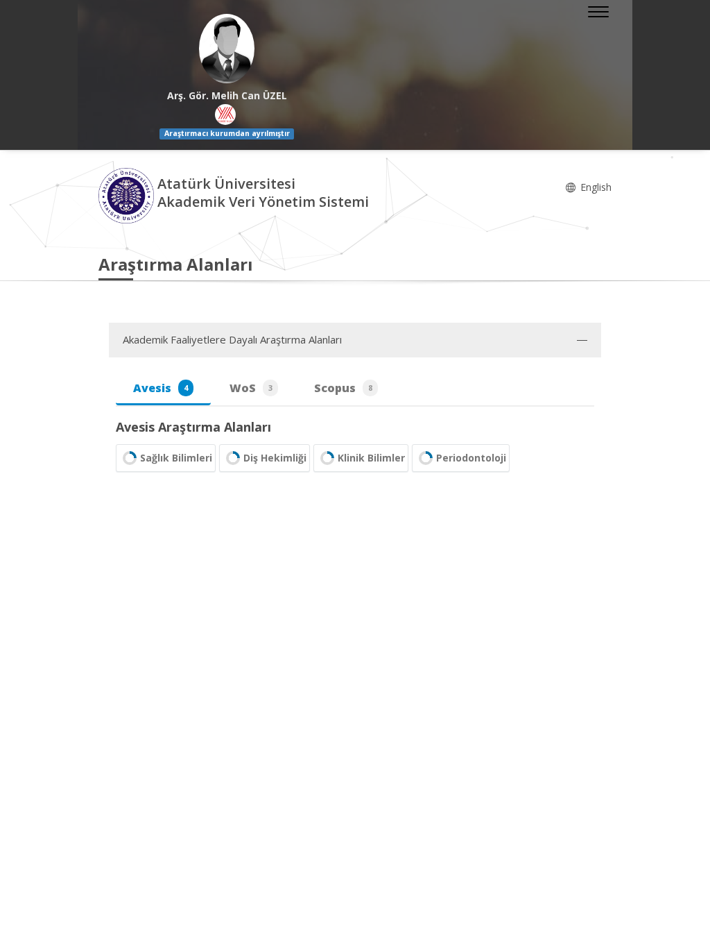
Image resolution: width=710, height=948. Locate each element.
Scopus (343, 388)
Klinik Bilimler (371, 457)
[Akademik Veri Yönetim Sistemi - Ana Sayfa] (127, 194)
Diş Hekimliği (274, 457)
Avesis (160, 388)
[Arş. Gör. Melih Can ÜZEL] (226, 48)
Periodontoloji (471, 457)
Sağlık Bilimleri (176, 457)
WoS (251, 388)
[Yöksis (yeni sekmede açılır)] (225, 114)
